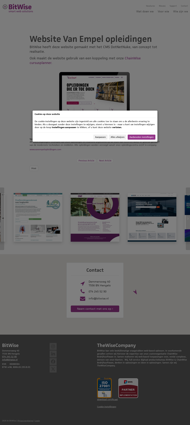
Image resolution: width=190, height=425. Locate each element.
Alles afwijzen (117, 137)
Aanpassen (100, 137)
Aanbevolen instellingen (141, 137)
